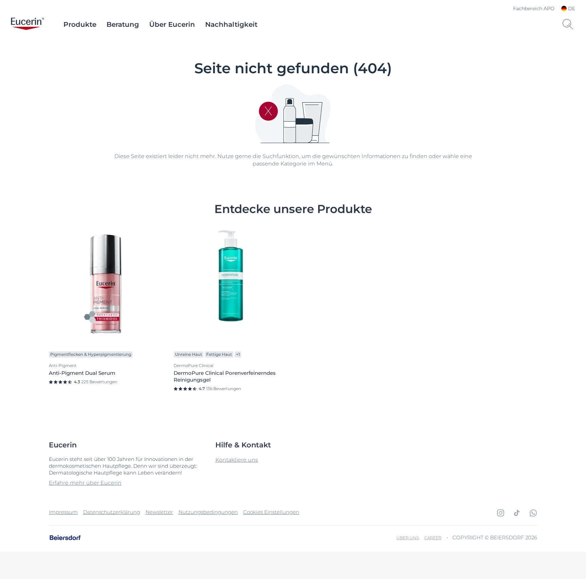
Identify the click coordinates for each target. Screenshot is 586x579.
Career (433, 537)
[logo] (27, 24)
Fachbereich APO (533, 8)
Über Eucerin (172, 24)
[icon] (500, 513)
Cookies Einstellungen (271, 512)
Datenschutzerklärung (111, 512)
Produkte (79, 24)
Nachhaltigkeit (231, 24)
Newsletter (159, 512)
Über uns (407, 537)
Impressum (63, 512)
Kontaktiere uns (236, 460)
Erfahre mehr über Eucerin (85, 483)
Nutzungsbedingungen (208, 512)
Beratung (122, 24)
